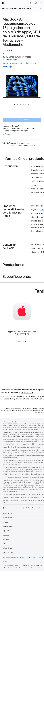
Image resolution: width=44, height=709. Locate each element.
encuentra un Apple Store (27, 558)
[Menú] (41, 3)
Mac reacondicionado (15, 508)
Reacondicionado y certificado (16, 8)
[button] (30, 3)
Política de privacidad (10, 568)
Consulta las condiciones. (30, 429)
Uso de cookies (24, 568)
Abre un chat (11, 145)
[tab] (14, 104)
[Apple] (3, 508)
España (5, 561)
